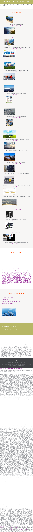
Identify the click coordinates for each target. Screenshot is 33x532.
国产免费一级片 (27, 375)
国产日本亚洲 (19, 529)
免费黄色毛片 (21, 384)
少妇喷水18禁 (22, 451)
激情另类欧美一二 (19, 465)
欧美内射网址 (13, 432)
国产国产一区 (8, 394)
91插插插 (8, 465)
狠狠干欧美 (5, 435)
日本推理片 (13, 454)
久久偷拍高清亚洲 (15, 439)
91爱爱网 (22, 528)
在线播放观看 (29, 452)
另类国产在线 (3, 444)
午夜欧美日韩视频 (17, 531)
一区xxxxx (31, 382)
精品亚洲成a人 (3, 479)
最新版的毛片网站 (18, 526)
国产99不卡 (4, 449)
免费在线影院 (7, 475)
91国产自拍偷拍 (16, 380)
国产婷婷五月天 (14, 456)
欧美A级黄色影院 (19, 459)
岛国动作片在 (30, 446)
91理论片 (1, 458)
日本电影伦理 (23, 456)
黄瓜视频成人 (12, 434)
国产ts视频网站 (2, 445)
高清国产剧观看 (5, 438)
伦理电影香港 (28, 442)
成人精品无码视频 (25, 384)
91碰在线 (21, 386)
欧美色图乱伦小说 (16, 441)
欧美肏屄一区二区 (16, 469)
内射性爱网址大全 (8, 476)
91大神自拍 (4, 378)
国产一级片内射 (3, 384)
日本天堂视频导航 (29, 391)
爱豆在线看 (18, 434)
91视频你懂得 (2, 424)
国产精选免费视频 (7, 477)
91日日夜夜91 (12, 389)
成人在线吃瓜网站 (13, 460)
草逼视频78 (4, 429)
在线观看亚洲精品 (30, 424)
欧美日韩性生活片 (14, 463)
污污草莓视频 (17, 530)
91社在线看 (18, 473)
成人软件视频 (26, 434)
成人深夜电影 (9, 386)
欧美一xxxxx (25, 393)
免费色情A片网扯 (20, 447)
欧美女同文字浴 (24, 529)
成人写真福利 (9, 432)
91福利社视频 (26, 435)
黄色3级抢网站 (10, 377)
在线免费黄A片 (29, 387)
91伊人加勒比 (25, 445)
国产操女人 (7, 431)
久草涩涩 (20, 431)
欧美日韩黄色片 (23, 473)
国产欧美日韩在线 (13, 435)
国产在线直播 (17, 461)
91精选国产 (1, 440)
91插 (27, 474)
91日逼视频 (12, 470)
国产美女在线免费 (3, 472)
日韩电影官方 (7, 526)
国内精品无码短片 (26, 397)
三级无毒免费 (13, 474)
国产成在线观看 (16, 470)
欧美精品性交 (24, 396)
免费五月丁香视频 (7, 452)
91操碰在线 (30, 379)
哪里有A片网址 (26, 462)
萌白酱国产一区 (27, 386)
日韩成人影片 (23, 427)
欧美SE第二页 (12, 465)
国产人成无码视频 (19, 387)
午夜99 (9, 470)
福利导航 (29, 435)
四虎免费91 (22, 397)
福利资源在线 (7, 393)
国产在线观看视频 (29, 529)
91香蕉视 (22, 382)
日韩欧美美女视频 (14, 459)
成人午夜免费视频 (7, 388)
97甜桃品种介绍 (4, 465)
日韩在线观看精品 (12, 446)
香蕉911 (20, 380)
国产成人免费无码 (8, 429)
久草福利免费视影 (14, 506)
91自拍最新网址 (12, 393)
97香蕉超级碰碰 (13, 452)
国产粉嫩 (11, 473)
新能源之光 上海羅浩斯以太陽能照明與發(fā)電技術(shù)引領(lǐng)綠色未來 (16, 219)
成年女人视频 (22, 379)
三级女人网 (26, 528)
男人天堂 (7, 461)
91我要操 (31, 444)
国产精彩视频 (2, 396)
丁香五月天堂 (13, 375)
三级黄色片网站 (22, 452)
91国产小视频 (23, 479)
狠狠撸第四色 (25, 504)
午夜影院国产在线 (21, 475)
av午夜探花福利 (10, 458)
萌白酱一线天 (20, 470)
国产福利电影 (19, 427)
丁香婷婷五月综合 (7, 426)
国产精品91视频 (12, 477)
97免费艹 (23, 446)
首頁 (13, 1)
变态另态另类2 (27, 473)
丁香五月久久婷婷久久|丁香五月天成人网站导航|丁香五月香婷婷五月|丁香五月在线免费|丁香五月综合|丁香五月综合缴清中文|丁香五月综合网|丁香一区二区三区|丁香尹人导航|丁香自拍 (16, 509)
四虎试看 (24, 399)
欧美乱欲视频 (14, 431)
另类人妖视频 (20, 458)
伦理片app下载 (28, 394)
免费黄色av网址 (20, 471)
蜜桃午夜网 (9, 453)
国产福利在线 (9, 396)
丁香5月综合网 (14, 430)
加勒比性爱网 (17, 385)
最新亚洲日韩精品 (13, 428)
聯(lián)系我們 (27, 1)
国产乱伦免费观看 (21, 469)
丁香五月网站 (17, 454)
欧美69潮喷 (24, 394)
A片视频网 (4, 443)
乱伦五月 (6, 474)
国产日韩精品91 (28, 392)
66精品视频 (7, 449)
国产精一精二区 (2, 430)
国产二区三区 (15, 374)
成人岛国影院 (18, 460)
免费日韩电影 (16, 396)
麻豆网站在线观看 (30, 439)
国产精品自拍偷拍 (13, 455)
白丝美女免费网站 (28, 380)
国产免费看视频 (21, 454)
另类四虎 (14, 391)
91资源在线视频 (25, 447)
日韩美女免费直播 (27, 479)
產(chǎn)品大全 (22, 1)
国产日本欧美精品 (23, 527)
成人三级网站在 (25, 429)
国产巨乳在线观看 (17, 397)
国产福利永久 (24, 376)
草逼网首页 (24, 392)
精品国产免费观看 (29, 432)
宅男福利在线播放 (27, 468)
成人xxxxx (10, 471)
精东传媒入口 (21, 390)
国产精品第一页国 (6, 441)
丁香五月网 (30, 428)
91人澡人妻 (29, 528)
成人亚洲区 (17, 424)
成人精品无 (19, 479)
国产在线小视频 (16, 462)
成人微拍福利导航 (4, 504)
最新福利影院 (11, 467)
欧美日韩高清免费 (16, 468)
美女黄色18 (30, 456)
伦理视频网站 (7, 442)
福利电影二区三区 (12, 526)
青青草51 (16, 474)
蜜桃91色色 (1, 443)
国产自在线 (8, 443)
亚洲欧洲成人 (12, 394)
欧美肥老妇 (24, 471)
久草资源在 (12, 453)
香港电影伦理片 (6, 427)
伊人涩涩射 (20, 430)
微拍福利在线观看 (6, 374)
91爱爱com (17, 430)
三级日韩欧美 (6, 454)
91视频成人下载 (12, 445)
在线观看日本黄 (28, 448)
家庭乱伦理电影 (3, 397)
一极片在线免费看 (8, 527)
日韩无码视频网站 (23, 455)
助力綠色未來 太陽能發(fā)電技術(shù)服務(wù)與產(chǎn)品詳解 (16, 93)
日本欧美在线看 (2, 477)
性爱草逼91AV (9, 451)
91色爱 (16, 471)
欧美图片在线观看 (9, 376)
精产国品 (30, 462)
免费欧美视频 (13, 451)
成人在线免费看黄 (25, 461)
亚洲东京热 (17, 391)
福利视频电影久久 (29, 459)
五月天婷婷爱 (13, 440)
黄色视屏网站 (29, 431)
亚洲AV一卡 (6, 447)
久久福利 (19, 453)
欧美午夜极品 (30, 384)
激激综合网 (18, 527)
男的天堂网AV (28, 427)
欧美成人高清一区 (2, 531)
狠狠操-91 (28, 444)
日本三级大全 (16, 453)
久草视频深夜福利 (24, 467)
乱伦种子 (21, 374)
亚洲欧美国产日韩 (10, 504)
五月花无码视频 (21, 450)
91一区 (16, 479)
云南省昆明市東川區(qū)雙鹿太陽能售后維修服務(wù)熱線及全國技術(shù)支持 (16, 242)
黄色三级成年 (9, 440)
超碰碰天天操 (16, 389)
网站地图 (14, 371)
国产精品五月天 (15, 436)
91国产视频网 (5, 451)
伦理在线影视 (25, 457)
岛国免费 (20, 443)
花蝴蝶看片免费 (23, 380)
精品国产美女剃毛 (13, 386)
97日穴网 (21, 432)
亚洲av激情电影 (20, 438)
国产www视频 (7, 473)
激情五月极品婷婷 (18, 378)
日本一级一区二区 (28, 526)
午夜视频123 (10, 454)
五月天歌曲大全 (18, 528)
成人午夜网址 (17, 450)
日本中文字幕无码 (17, 432)
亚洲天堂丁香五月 (25, 440)
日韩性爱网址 (23, 448)
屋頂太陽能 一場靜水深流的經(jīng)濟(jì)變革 (16, 24)
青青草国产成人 (16, 393)
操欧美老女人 (12, 443)
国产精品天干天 (18, 388)
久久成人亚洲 (19, 464)
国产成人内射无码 (13, 378)
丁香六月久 (7, 531)
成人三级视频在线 (30, 457)
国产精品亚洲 (5, 440)
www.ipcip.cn (16, 331)
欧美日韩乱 (29, 450)
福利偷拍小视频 (5, 375)
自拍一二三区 (22, 531)
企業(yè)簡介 (16, 1)
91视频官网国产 (24, 444)
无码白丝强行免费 (21, 477)
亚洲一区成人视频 (14, 427)
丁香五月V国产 (29, 458)
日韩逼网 (18, 390)
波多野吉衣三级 (2, 447)
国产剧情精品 (23, 378)
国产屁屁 (14, 388)
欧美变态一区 (17, 375)
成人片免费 (27, 453)
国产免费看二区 (17, 452)
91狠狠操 (8, 530)
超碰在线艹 (25, 426)
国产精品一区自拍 (3, 461)
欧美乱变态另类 (14, 527)
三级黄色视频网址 (5, 470)
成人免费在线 (25, 432)
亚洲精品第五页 (25, 439)
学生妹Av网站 (28, 377)
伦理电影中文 (22, 530)
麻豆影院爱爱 (22, 434)
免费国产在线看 (9, 456)
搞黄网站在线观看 (15, 447)
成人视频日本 (2, 390)
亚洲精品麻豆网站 (10, 528)
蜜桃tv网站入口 (28, 443)
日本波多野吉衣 (7, 446)
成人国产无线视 (9, 463)
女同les (15, 528)
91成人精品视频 (10, 382)
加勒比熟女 (17, 386)
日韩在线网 (22, 435)
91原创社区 (24, 442)
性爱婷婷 (15, 434)
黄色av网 (3, 446)
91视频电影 (11, 391)
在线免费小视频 (10, 447)
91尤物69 (28, 433)
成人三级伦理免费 (28, 378)
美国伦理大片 (25, 374)
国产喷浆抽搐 (30, 466)
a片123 (10, 461)
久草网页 (20, 446)
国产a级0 (17, 376)
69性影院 (4, 393)
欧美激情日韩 (27, 449)
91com (20, 462)
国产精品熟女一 (12, 397)
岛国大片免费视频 (2, 383)
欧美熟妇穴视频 (24, 458)
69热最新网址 (17, 477)
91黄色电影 (10, 427)
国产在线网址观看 (22, 449)
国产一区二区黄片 (4, 450)
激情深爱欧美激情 (19, 444)
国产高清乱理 (4, 530)
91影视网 (10, 385)
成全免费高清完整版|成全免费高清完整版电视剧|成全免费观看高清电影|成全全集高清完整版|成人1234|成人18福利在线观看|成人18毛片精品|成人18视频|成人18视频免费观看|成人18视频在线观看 (16, 523)
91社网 (29, 440)
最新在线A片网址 (24, 431)
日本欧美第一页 (11, 475)
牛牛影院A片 (18, 455)
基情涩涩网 (6, 430)
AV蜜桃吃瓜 (31, 476)
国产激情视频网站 (29, 389)
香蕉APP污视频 (7, 436)
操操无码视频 (30, 461)
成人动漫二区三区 (22, 460)
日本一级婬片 (18, 377)
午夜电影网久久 (26, 395)
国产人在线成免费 (3, 387)
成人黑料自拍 (29, 454)
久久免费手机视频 (23, 377)
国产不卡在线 (21, 391)
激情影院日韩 (26, 477)
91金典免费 (5, 460)
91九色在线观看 (24, 474)
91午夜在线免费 (20, 439)
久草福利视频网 (8, 389)
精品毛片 (14, 458)
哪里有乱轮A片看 (11, 531)
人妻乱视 (4, 399)
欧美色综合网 (12, 380)
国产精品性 (18, 374)
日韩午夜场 (16, 457)
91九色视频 (25, 391)
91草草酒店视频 (20, 389)
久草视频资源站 (13, 399)
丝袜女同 (20, 448)
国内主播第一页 (29, 438)
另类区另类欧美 (11, 441)
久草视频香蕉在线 (14, 529)
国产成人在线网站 (8, 399)
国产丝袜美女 (31, 395)
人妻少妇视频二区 (10, 438)
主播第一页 (26, 428)
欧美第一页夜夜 (5, 382)
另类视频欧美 (13, 461)
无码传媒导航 (19, 456)
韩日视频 (1, 438)
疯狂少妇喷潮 (11, 469)
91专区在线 (1, 435)
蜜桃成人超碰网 (5, 506)
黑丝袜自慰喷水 (2, 474)
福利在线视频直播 (26, 382)
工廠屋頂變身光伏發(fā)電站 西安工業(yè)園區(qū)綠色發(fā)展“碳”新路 (16, 116)
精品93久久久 (14, 437)
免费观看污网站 (21, 466)
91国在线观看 (30, 430)
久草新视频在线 (14, 444)
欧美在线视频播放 (18, 476)
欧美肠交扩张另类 (7, 428)
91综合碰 (4, 471)
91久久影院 (12, 396)
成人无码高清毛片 (15, 438)
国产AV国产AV (5, 379)
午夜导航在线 (25, 438)
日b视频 (22, 429)
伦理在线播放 (23, 383)
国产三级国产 (9, 435)
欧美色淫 (30, 385)
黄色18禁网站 (11, 442)
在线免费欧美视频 (16, 384)
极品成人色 (25, 454)
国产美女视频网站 (7, 445)
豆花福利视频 (5, 459)
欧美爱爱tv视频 (3, 452)
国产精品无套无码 (23, 463)
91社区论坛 (5, 439)
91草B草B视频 (8, 397)
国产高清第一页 (2, 462)
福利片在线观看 (8, 378)
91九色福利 (5, 463)
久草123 (29, 477)
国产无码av (5, 455)
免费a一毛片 (3, 428)
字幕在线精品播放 (4, 456)
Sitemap (22, 365)
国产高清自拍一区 (12, 472)
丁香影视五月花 (24, 459)
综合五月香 (17, 399)
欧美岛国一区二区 (17, 451)
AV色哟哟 (21, 440)
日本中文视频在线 (23, 464)
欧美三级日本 (9, 460)
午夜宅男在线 (30, 434)
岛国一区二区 (26, 446)
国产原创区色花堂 (24, 387)
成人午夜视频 (3, 442)
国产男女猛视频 (14, 473)
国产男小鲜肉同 (30, 399)
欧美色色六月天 (6, 385)
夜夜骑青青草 (7, 384)
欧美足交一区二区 (7, 391)
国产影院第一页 (17, 426)
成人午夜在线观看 (4, 376)
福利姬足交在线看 (12, 450)
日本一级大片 (2, 374)
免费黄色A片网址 (8, 387)
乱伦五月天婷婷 (24, 470)
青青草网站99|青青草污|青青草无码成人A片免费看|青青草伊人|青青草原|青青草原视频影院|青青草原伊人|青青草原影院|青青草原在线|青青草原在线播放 (16, 514)
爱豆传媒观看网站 (16, 392)
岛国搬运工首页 (11, 448)
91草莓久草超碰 (5, 395)
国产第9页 (30, 453)
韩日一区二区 (25, 389)
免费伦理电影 (3, 434)
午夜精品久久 (4, 527)
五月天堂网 (19, 506)
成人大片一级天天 (3, 476)
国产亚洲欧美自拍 (12, 530)
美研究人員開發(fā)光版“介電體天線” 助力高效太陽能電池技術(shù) (16, 162)
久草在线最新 (27, 460)
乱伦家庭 (3, 388)
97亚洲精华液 (10, 379)
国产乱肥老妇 (7, 467)
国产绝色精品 (24, 436)
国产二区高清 (3, 473)
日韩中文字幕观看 (28, 376)
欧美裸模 (23, 386)
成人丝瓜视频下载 (14, 390)
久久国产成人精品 (9, 437)
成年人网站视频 (3, 475)
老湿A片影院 (9, 455)
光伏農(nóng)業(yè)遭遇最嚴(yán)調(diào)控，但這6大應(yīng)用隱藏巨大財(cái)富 (16, 70)
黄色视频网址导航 (25, 430)
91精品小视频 (10, 506)
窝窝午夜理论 (20, 467)
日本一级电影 (17, 446)
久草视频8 (2, 436)
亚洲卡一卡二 (21, 461)
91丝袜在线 (20, 474)
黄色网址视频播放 (25, 441)
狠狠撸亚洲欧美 (26, 379)
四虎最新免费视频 (5, 528)
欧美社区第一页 (13, 476)
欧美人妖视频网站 (15, 467)
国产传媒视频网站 (16, 466)
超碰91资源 (16, 433)
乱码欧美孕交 (22, 426)
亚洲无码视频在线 (15, 442)
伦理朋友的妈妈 (16, 448)
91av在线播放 (5, 433)
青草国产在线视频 (21, 385)
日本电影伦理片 (7, 434)
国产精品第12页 (12, 457)
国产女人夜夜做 (11, 462)
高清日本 (22, 506)
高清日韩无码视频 (14, 429)
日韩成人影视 (20, 396)
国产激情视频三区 (22, 468)
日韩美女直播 (25, 433)
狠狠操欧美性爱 (19, 436)
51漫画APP (26, 451)
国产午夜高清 (27, 456)
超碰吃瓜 (17, 431)
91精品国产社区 (7, 468)
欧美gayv (28, 393)
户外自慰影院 (18, 381)
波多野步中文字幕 (30, 467)
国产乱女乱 (7, 471)
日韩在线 (15, 394)
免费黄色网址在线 (22, 428)
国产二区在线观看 (29, 374)
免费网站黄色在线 (10, 439)
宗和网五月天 (19, 429)
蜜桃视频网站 (30, 447)
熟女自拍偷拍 (7, 444)
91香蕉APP (11, 374)
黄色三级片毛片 (6, 424)
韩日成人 (21, 472)
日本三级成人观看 (7, 457)
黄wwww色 (25, 390)
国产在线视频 (3, 448)
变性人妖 (20, 376)
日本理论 (11, 479)
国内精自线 (13, 379)
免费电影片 (10, 424)
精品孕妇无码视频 (28, 436)
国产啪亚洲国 (3, 469)
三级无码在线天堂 (14, 464)
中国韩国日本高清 (3, 394)
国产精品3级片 (17, 379)
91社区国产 (9, 375)
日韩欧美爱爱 (14, 424)
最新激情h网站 (26, 466)
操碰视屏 (5, 396)
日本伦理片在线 (9, 464)
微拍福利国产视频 (14, 387)
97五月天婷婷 (18, 435)
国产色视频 (24, 465)
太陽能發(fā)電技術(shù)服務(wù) (16, 364)
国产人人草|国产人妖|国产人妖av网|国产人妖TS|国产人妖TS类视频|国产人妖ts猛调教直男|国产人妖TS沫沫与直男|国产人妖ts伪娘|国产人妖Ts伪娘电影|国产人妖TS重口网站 (16, 517)
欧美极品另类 (23, 526)
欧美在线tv (27, 471)
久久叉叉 (17, 458)
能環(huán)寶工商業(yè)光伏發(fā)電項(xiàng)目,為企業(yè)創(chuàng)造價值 (16, 150)
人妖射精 (11, 388)
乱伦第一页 (31, 437)
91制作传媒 (9, 433)
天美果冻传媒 (5, 437)
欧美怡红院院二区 (10, 392)
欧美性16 (21, 424)
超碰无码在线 (12, 468)
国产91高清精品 (13, 383)
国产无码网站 (9, 474)
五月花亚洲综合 (13, 426)
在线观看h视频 (14, 376)
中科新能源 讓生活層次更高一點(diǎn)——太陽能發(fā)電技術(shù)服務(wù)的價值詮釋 (16, 173)
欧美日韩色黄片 (18, 395)
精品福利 (24, 472)
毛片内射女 (15, 465)
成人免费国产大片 (17, 449)
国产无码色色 (16, 445)
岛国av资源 (12, 433)
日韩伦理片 (13, 471)
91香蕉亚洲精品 (21, 445)
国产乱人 (11, 431)
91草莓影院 (22, 395)
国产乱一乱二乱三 (20, 433)
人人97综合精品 (16, 443)
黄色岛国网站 (21, 393)
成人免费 (31, 442)
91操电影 (14, 479)
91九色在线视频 (4, 464)
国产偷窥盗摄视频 (28, 381)
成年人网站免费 (28, 463)
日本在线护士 (29, 426)
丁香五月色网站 (5, 377)
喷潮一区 (8, 450)
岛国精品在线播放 (20, 504)
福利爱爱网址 (7, 448)
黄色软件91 (4, 431)
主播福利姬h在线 (30, 429)
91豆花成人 (22, 462)
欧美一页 (28, 504)
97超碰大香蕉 (14, 381)
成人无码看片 (20, 442)
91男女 (26, 399)
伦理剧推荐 (28, 464)
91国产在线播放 (7, 462)
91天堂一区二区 (28, 472)
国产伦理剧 (19, 463)
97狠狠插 (29, 469)
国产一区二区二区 (22, 381)
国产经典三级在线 (2, 426)
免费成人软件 (21, 441)
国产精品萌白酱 (7, 479)
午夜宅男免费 (28, 396)
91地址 (26, 531)
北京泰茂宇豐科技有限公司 (25, 364)
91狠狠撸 (5, 386)
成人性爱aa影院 (9, 395)
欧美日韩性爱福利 (5, 458)
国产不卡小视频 (18, 440)
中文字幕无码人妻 (28, 388)
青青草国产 (25, 450)
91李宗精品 (31, 473)
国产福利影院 (26, 530)
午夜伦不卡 (13, 385)
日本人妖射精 (18, 437)
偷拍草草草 (25, 469)
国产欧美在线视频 (7, 380)
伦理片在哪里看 (5, 453)
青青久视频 (10, 444)
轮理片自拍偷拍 (9, 459)
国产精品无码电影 (6, 381)
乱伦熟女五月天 (19, 382)
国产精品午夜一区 (22, 388)
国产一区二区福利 (18, 383)
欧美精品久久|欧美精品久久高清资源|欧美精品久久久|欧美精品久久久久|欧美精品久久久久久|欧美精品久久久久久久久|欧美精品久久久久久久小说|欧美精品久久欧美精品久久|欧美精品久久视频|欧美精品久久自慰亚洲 (16, 521)
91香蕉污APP (8, 472)
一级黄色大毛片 (28, 527)
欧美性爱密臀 (7, 469)
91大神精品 (6, 392)
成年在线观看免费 (15, 504)
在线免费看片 (9, 466)
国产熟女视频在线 (26, 437)
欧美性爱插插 (14, 395)
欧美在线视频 (18, 428)
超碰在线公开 (27, 476)
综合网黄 (26, 452)
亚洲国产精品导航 (26, 385)
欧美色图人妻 (11, 384)
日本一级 (12, 466)
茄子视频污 (5, 390)
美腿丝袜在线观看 (29, 470)
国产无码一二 (23, 443)
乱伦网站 (5, 529)
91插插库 (10, 381)
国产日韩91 (3, 389)
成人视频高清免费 (20, 457)
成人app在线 (20, 399)
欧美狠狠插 (29, 445)
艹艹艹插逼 (10, 436)
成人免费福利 (9, 529)
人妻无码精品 (27, 383)
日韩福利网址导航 (2, 468)
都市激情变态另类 (28, 455)
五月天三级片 (30, 530)
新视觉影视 (5, 432)
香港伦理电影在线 (29, 390)
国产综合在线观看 (22, 375)
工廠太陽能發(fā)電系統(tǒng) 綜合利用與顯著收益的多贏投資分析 (16, 127)
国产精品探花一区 (12, 449)
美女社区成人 (5, 466)
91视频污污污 (23, 476)
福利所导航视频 (23, 453)
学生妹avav (22, 437)
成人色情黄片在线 (25, 424)
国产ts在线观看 (16, 475)
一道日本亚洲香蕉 (7, 383)
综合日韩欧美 (21, 392)
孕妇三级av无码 (28, 465)
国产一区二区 (14, 377)
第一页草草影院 (18, 472)
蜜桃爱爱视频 (15, 382)
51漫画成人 (9, 430)
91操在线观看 (26, 475)
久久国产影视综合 (19, 394)
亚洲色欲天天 (9, 390)
